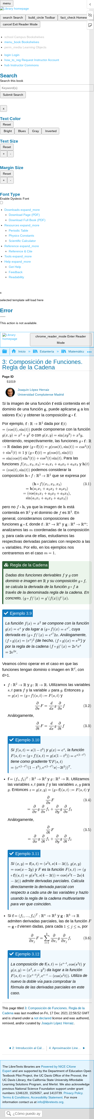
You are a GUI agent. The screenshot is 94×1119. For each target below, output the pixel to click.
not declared (43, 1018)
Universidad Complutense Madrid (41, 394)
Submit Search (13, 94)
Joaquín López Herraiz (33, 389)
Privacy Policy (73, 1093)
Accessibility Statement (47, 1097)
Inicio (21, 351)
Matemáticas (77, 351)
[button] (16, 272)
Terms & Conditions (15, 1097)
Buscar (9, 1113)
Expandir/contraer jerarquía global (7, 351)
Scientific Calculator (22, 241)
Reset (7, 124)
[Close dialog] (2, 316)
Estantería (47, 351)
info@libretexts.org (50, 1102)
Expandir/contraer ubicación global (89, 350)
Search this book (11, 80)
